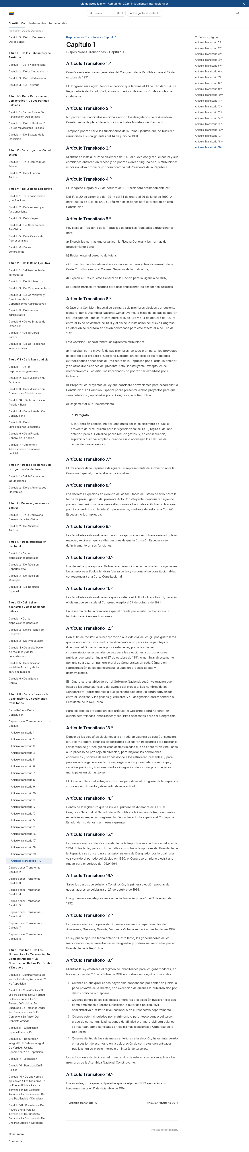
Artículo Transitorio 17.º (208, 135)
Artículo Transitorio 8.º (208, 83)
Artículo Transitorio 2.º (208, 48)
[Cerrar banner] (243, 3)
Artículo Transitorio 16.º (209, 129)
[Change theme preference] (237, 13)
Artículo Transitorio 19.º (209, 147)
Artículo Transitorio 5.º (208, 65)
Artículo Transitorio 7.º (208, 77)
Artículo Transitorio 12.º (209, 106)
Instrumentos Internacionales (48, 23)
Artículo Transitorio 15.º (209, 124)
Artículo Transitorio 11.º (208, 100)
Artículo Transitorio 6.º (208, 71)
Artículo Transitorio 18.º (209, 141)
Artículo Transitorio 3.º (208, 53)
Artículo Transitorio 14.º (209, 118)
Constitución (17, 23)
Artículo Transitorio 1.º (208, 42)
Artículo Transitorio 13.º (209, 112)
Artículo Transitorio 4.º (208, 59)
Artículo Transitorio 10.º (209, 94)
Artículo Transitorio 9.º (208, 88)
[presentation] (32, 590)
